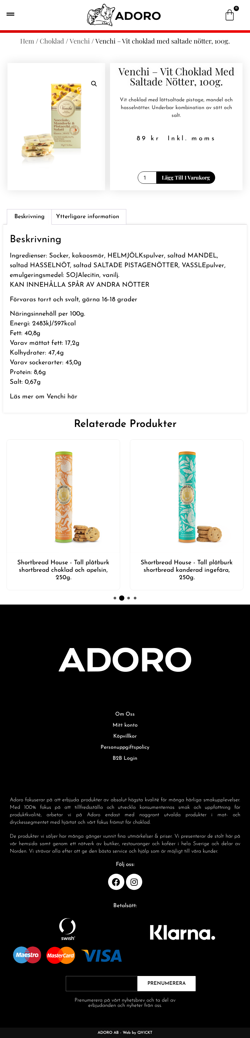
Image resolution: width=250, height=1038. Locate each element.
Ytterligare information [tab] (87, 217)
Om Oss (125, 714)
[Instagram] (134, 882)
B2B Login (125, 758)
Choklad (52, 40)
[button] (94, 84)
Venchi (80, 40)
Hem (27, 40)
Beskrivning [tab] (29, 217)
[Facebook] (116, 882)
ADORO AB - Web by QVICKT (125, 1033)
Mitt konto (125, 725)
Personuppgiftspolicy (125, 747)
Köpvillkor (125, 736)
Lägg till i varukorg (186, 177)
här (72, 397)
